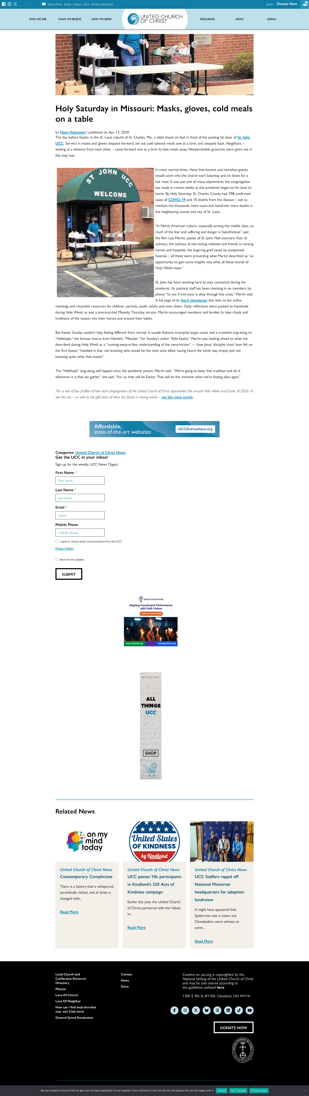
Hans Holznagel (72, 132)
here (220, 987)
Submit (69, 574)
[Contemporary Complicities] (87, 841)
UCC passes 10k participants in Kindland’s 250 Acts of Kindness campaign (154, 884)
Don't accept (238, 1090)
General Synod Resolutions (74, 1017)
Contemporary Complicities (86, 876)
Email (61, 507)
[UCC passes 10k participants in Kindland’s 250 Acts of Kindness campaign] (154, 841)
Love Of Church (66, 995)
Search (269, 4)
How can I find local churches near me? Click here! (75, 1009)
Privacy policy (259, 1090)
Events (67, 4)
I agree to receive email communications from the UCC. (91, 541)
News (125, 980)
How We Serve (102, 19)
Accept (222, 1090)
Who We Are (37, 19)
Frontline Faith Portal (102, 4)
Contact (77, 4)
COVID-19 (177, 199)
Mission (60, 989)
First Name (66, 472)
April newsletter (194, 300)
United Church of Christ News (100, 452)
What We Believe (69, 19)
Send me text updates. (72, 559)
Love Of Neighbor (68, 1001)
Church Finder (55, 4)
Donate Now (287, 3)
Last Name (65, 489)
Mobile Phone (66, 524)
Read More (69, 911)
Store (86, 4)
